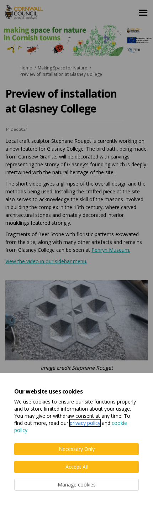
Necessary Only (77, 449)
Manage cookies (77, 484)
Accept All (76, 466)
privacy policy (85, 423)
